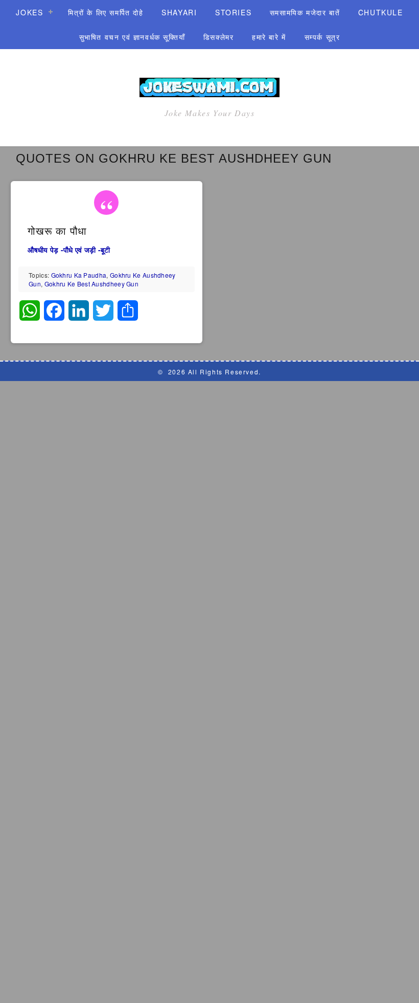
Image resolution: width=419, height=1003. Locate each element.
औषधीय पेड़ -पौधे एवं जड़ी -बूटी (69, 249)
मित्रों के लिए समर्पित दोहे (106, 12)
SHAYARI (179, 12)
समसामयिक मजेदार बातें (305, 12)
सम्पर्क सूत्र (322, 37)
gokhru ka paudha (79, 275)
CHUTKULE (380, 12)
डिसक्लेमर (218, 37)
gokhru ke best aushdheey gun (91, 283)
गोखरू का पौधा (57, 231)
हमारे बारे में (269, 37)
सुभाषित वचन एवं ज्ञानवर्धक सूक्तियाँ (132, 37)
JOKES (29, 12)
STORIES (233, 12)
